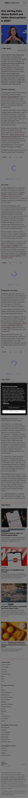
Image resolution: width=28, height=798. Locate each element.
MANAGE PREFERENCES (14, 407)
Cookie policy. (6, 403)
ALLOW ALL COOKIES (14, 411)
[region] (14, 399)
